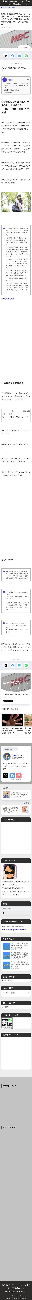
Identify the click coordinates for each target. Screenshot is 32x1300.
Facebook (12, 779)
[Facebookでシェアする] (12, 55)
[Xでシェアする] (5, 55)
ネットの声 (8, 92)
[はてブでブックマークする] (19, 55)
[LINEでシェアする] (26, 55)
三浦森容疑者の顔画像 (12, 90)
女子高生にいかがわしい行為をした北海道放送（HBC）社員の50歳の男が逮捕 (16, 86)
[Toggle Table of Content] (27, 79)
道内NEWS (14, 709)
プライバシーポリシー (15, 1295)
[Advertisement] (16, 325)
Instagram (18, 779)
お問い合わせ (7, 980)
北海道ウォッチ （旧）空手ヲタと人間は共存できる (16, 2)
